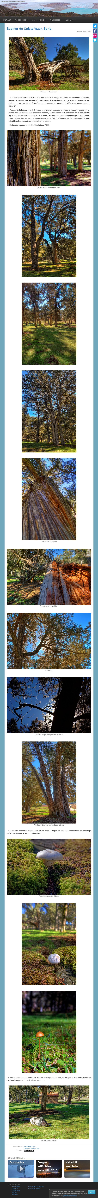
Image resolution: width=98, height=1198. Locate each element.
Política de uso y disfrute (36, 1186)
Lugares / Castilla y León (31, 1148)
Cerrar (92, 1192)
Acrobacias (16, 1162)
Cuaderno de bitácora (16, 1191)
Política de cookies (34, 1188)
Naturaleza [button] (55, 19)
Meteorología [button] (38, 19)
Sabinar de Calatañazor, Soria (29, 28)
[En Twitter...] (95, 26)
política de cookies (70, 1195)
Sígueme (14, 1194)
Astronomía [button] (21, 19)
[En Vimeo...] (95, 40)
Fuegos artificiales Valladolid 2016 (47, 1166)
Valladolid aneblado (72, 1164)
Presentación (16, 1186)
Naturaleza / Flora (29, 1146)
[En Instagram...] (95, 36)
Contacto (15, 1188)
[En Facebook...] (95, 31)
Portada (7, 19)
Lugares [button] (70, 19)
